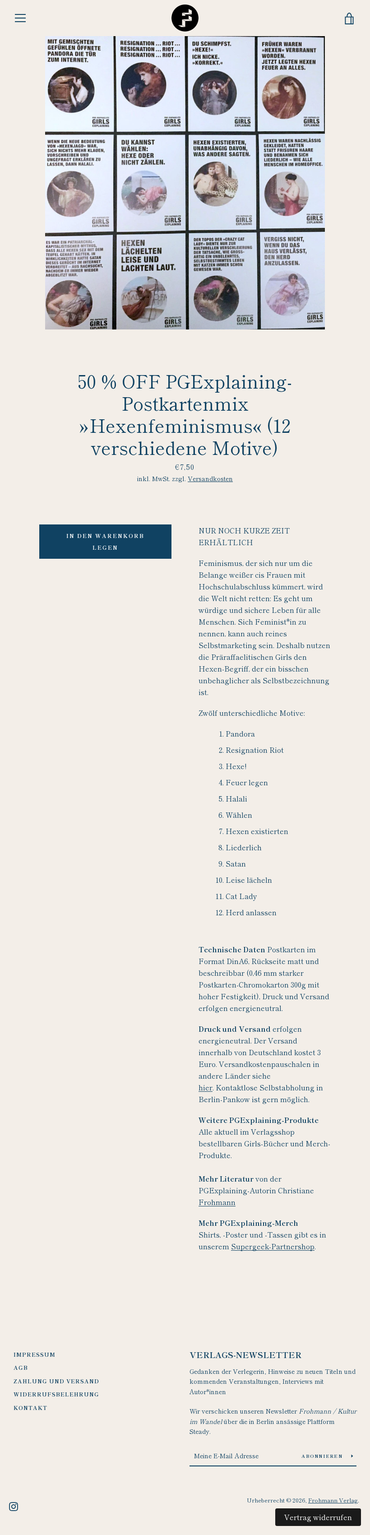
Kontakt (30, 1407)
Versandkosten (210, 478)
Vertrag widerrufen (318, 1517)
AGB (21, 1367)
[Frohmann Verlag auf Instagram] (13, 1505)
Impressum (35, 1354)
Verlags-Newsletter (245, 1354)
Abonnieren (322, 1455)
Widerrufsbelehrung (56, 1394)
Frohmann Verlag (333, 1500)
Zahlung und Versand (56, 1381)
